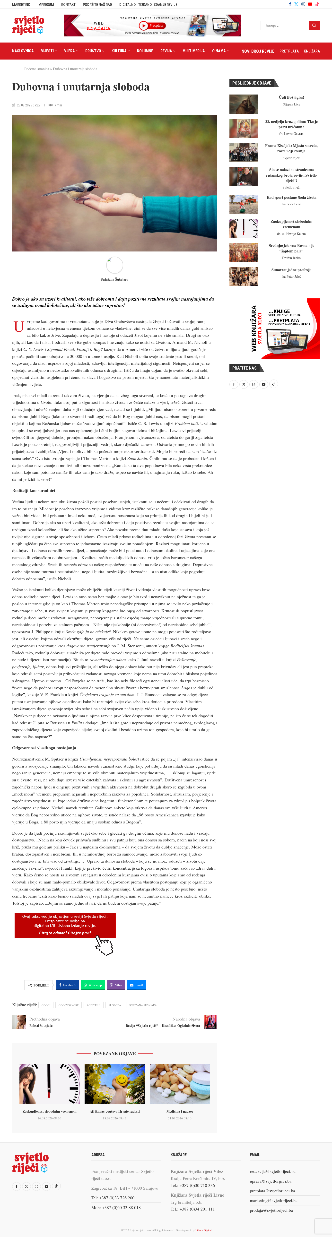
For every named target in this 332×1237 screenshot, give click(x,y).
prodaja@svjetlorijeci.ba (271, 1210)
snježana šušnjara (143, 1005)
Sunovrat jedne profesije (291, 269)
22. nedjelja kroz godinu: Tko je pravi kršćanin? (291, 124)
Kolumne (145, 51)
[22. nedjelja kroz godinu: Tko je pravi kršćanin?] (243, 128)
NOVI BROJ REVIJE (258, 51)
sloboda (115, 1005)
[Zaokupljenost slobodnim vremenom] (49, 1084)
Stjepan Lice (291, 104)
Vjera (69, 51)
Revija (166, 51)
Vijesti (47, 51)
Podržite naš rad (97, 4)
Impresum (45, 4)
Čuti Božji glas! (291, 97)
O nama (219, 51)
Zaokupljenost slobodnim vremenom (50, 1111)
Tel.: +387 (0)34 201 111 (193, 1209)
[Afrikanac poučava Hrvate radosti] (115, 1084)
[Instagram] (303, 4)
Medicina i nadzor (179, 1111)
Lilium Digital (203, 1230)
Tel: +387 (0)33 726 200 (112, 1198)
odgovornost (69, 1005)
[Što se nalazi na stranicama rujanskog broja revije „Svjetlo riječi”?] (243, 176)
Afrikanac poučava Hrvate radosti (115, 1111)
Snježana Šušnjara (114, 279)
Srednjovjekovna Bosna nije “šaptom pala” (291, 247)
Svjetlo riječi (291, 158)
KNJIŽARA (312, 51)
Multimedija (194, 51)
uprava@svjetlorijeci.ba (270, 1181)
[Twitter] (296, 4)
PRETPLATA (289, 51)
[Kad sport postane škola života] (243, 204)
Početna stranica (36, 68)
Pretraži (314, 25)
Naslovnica (23, 51)
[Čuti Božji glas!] (243, 104)
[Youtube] (310, 4)
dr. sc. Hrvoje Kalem (291, 233)
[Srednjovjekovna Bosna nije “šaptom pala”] (243, 252)
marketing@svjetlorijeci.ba (273, 1200)
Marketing (21, 4)
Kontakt (68, 4)
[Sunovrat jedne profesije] (243, 276)
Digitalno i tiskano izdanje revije (148, 4)
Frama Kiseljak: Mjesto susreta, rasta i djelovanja (291, 148)
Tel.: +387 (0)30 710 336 (193, 1185)
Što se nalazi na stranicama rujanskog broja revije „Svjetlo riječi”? (291, 175)
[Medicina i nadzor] (180, 1084)
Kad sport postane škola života (291, 197)
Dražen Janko (291, 257)
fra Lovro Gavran (291, 133)
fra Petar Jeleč (291, 276)
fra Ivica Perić (291, 204)
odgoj (46, 1005)
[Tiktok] (317, 4)
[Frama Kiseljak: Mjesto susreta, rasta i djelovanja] (243, 152)
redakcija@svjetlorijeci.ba (273, 1171)
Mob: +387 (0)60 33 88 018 (116, 1207)
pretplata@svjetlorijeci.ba (272, 1191)
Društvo (93, 51)
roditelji (93, 1005)
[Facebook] (289, 4)
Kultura (119, 51)
